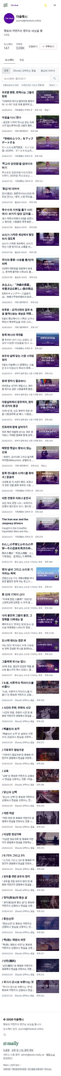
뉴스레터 (9, 59)
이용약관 (6, 1069)
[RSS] (4, 1034)
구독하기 (50, 46)
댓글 (22, 59)
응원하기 (33, 46)
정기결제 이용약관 (35, 1069)
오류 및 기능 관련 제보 (22, 1050)
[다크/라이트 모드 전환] (46, 5)
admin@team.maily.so (32, 1054)
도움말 (6, 1050)
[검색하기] (54, 78)
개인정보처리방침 (19, 1069)
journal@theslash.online (31, 1028)
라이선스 (48, 1069)
